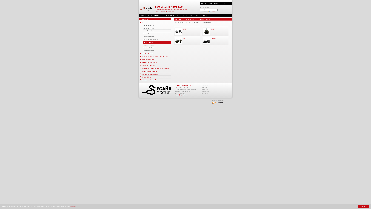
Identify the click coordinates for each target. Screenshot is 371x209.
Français (216, 3)
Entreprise (156, 15)
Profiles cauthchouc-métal (149, 62)
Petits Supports (148, 42)
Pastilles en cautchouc (148, 65)
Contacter (204, 87)
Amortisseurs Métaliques (149, 71)
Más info (73, 206)
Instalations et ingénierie (149, 80)
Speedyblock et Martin (191, 15)
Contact (207, 15)
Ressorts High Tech (149, 48)
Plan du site (204, 89)
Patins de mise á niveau (150, 39)
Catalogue (144, 15)
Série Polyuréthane (149, 31)
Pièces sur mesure (171, 15)
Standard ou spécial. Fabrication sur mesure (155, 68)
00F (184, 38)
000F (184, 29)
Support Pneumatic (149, 45)
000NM (213, 29)
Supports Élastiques (148, 59)
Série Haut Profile (148, 25)
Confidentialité (205, 91)
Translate (213, 11)
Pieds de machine (147, 23)
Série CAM (146, 34)
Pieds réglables (146, 77)
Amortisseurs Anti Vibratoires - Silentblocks (155, 56)
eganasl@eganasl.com (181, 95)
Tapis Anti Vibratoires (148, 54)
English (210, 3)
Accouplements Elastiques (150, 74)
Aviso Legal (204, 93)
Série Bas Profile (148, 28)
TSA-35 (213, 38)
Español (203, 3)
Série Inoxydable (148, 36)
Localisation (204, 86)
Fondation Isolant (148, 50)
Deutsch (223, 3)
